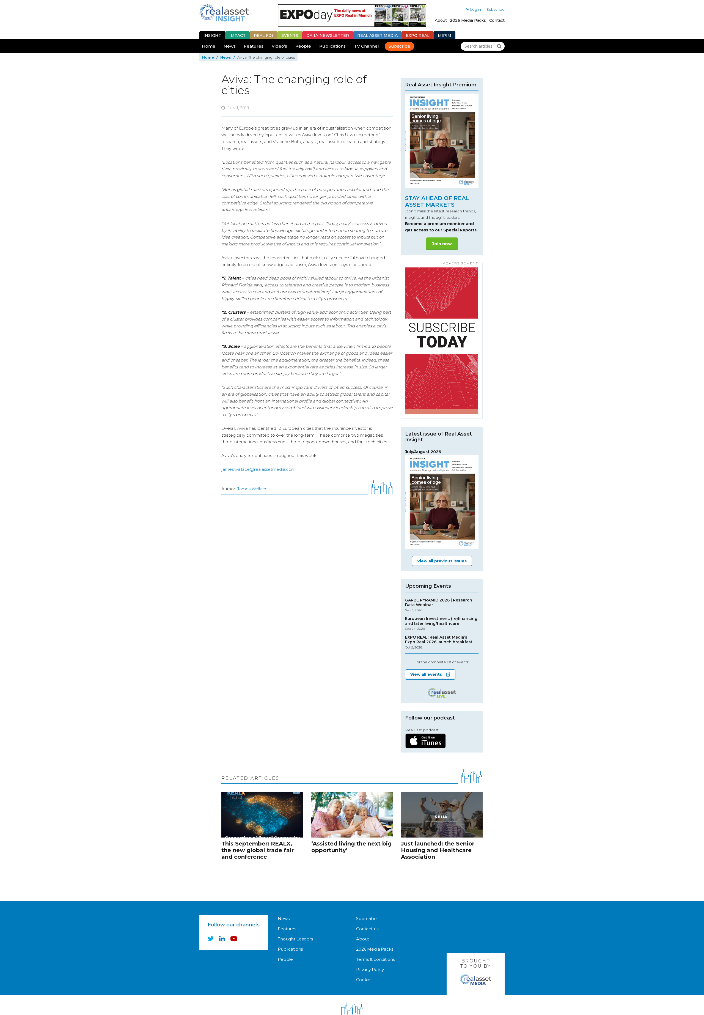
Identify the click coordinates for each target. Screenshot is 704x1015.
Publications (332, 46)
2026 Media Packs (468, 20)
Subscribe (495, 9)
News (230, 46)
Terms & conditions (375, 959)
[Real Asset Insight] (224, 12)
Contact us (367, 928)
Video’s (279, 46)
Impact (237, 35)
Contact (497, 20)
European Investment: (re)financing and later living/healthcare (441, 623)
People (303, 46)
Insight (212, 35)
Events (289, 35)
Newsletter (327, 35)
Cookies (364, 979)
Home (208, 46)
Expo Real (418, 35)
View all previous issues (442, 561)
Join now (442, 243)
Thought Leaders (295, 939)
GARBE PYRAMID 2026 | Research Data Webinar (438, 605)
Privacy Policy (370, 969)
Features (253, 46)
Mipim (444, 35)
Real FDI (263, 35)
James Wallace (252, 488)
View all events (426, 674)
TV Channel (366, 46)
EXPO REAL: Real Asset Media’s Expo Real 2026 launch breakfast (438, 642)
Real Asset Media (377, 35)
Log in (475, 9)
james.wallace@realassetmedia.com (258, 469)
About (441, 20)
